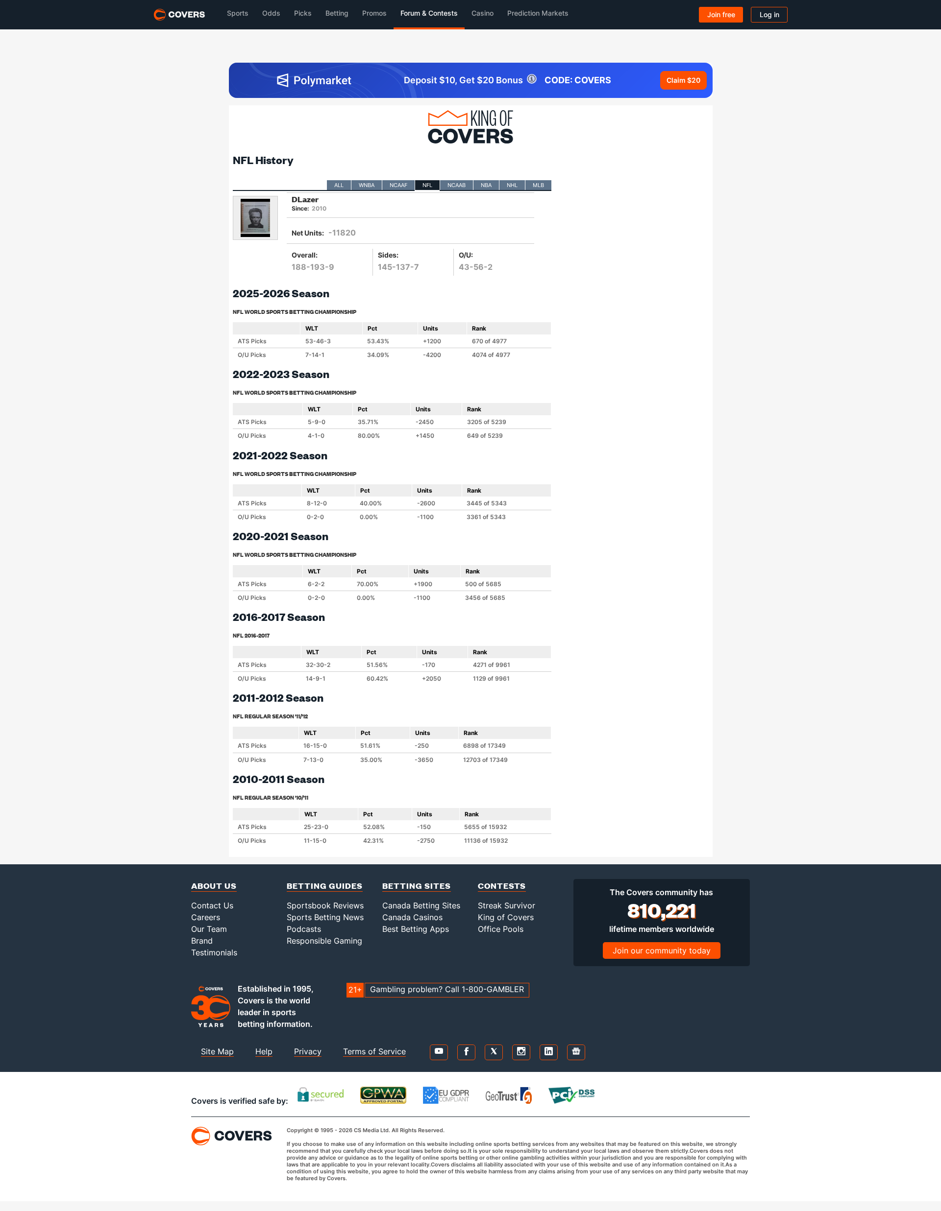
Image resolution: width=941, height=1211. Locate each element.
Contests (502, 885)
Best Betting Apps (415, 929)
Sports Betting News (325, 917)
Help (263, 1051)
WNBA (366, 185)
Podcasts (304, 929)
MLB (538, 185)
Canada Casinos (412, 917)
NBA (486, 185)
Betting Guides (325, 885)
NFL (427, 185)
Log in (769, 14)
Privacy (308, 1051)
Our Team (209, 929)
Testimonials (214, 952)
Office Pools (500, 929)
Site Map (217, 1051)
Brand (202, 941)
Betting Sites (416, 885)
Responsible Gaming (324, 941)
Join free (721, 14)
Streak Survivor (506, 905)
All (339, 185)
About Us (214, 885)
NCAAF (398, 185)
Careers (205, 917)
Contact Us (212, 905)
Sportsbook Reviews (325, 905)
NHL (512, 185)
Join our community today (662, 950)
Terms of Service (374, 1051)
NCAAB (456, 185)
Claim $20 (683, 80)
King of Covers (506, 917)
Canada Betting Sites (421, 905)
